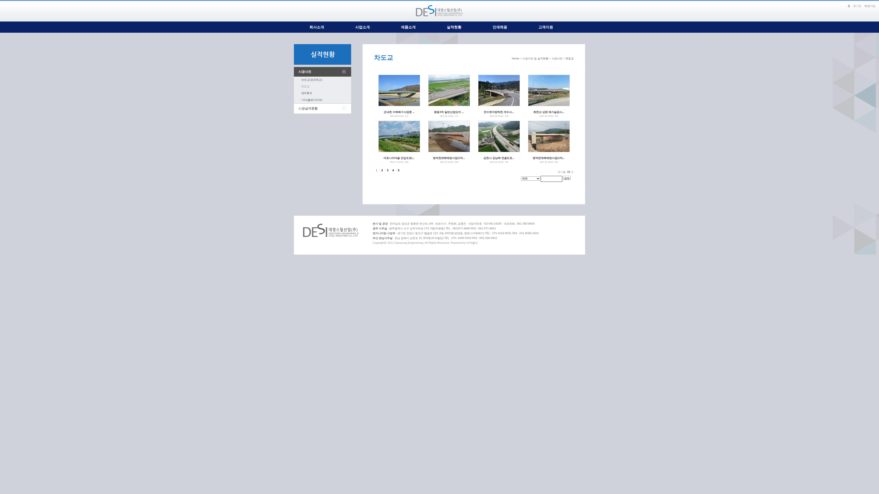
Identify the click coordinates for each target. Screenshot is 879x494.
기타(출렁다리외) (311, 100)
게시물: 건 (565, 172)
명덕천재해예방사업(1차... (449, 158)
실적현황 (454, 27)
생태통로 (306, 93)
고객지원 (545, 27)
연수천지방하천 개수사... (499, 112)
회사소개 (316, 27)
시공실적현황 (308, 108)
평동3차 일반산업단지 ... (449, 112)
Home (515, 58)
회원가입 (869, 6)
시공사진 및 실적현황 (535, 58)
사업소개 (362, 27)
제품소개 (408, 27)
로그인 (857, 6)
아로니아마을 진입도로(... (399, 158)
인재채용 (500, 27)
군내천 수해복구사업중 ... (399, 112)
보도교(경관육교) (311, 79)
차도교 (305, 86)
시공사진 (304, 71)
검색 (566, 178)
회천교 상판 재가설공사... (548, 112)
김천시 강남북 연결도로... (498, 158)
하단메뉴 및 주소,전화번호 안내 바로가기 (844, 4)
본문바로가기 (841, 4)
